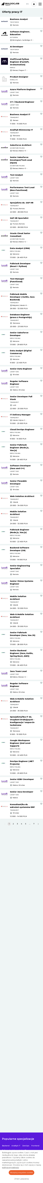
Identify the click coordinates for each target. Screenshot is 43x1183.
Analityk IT (15, 1146)
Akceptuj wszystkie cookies (21, 1173)
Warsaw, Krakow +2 (19, 242)
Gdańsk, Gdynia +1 (18, 420)
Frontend (35, 1146)
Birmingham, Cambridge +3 (22, 40)
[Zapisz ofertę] (41, 18)
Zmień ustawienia (21, 1179)
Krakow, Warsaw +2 (19, 677)
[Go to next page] (38, 824)
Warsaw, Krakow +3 (19, 151)
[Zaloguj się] (33, 4)
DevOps (25, 1146)
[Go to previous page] (5, 824)
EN (27, 4)
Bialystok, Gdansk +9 (19, 305)
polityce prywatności (10, 1167)
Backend (5, 1146)
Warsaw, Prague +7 (19, 70)
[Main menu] (40, 4)
